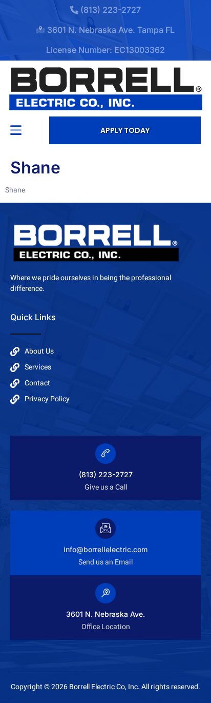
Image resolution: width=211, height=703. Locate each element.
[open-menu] (16, 130)
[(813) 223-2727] (105, 453)
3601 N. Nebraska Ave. (105, 614)
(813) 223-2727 (106, 474)
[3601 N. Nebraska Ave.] (105, 593)
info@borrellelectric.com (105, 549)
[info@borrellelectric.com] (105, 528)
